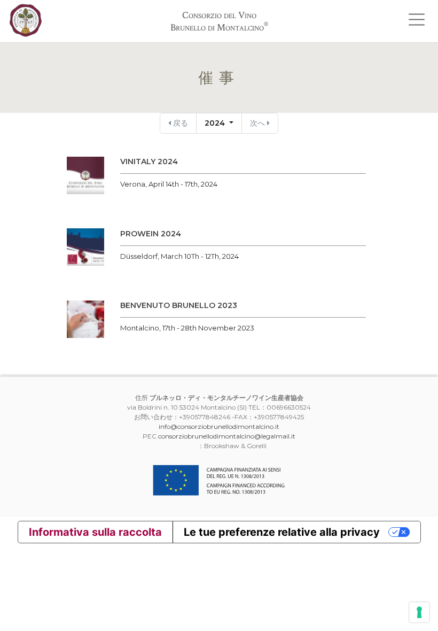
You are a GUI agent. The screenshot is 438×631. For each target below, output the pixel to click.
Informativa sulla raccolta (95, 532)
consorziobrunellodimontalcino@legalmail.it (226, 436)
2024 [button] (216, 123)
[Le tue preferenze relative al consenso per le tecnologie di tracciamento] (419, 612)
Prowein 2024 (150, 233)
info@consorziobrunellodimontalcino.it (219, 426)
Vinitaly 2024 (149, 161)
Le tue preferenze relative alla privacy (282, 532)
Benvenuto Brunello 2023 (178, 305)
